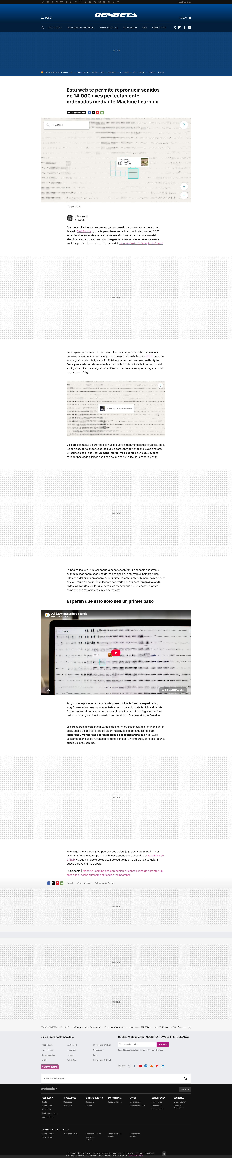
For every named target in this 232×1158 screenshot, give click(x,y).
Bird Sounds (84, 231)
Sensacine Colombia (90, 1138)
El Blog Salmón (180, 1102)
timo (95, 1055)
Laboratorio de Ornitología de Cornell (141, 243)
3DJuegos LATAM (71, 1134)
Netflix (44, 1060)
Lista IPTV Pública (161, 1027)
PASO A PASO (159, 27)
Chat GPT (65, 1027)
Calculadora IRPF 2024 (140, 1027)
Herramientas (47, 1050)
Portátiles (112, 72)
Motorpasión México (135, 1135)
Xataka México (48, 1134)
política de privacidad (154, 1050)
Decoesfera (156, 1106)
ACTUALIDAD (55, 27)
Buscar (185, 1078)
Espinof (89, 1106)
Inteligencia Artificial (106, 883)
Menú (48, 17)
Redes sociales (48, 1055)
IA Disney (77, 1027)
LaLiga (161, 72)
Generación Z (82, 72)
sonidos (89, 883)
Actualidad (72, 1045)
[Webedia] (49, 1088)
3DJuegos (68, 1102)
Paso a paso (47, 1045)
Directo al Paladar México (115, 1135)
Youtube (140, 1065)
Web (79, 883)
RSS (151, 1065)
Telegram (189, 27)
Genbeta (116, 15)
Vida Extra (68, 1106)
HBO (102, 72)
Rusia (94, 72)
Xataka (44, 1102)
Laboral (70, 1055)
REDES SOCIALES (108, 27)
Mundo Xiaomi (47, 1117)
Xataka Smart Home (50, 1113)
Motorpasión (135, 1102)
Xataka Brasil (47, 1137)
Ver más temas (49, 1067)
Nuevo (183, 17)
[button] (81, 216)
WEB (144, 27)
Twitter (174, 27)
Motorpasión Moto (137, 1106)
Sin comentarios (78, 113)
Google (142, 72)
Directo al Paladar (115, 1102)
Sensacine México (93, 1134)
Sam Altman (68, 72)
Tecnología (124, 72)
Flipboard (179, 27)
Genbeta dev (99, 1050)
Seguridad (72, 1050)
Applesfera (46, 1109)
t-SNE (149, 356)
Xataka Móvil (47, 1106)
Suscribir (163, 1044)
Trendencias (157, 1102)
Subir (183, 1089)
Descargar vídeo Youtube (116, 1027)
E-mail (102, 112)
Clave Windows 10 (93, 1027)
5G (134, 72)
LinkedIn (163, 1065)
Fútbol (151, 72)
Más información (136, 1155)
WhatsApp (72, 1060)
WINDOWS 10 (130, 27)
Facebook (184, 27)
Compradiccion (158, 1109)
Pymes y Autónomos (178, 1107)
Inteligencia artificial (102, 1045)
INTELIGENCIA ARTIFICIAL (80, 27)
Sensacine (90, 1102)
